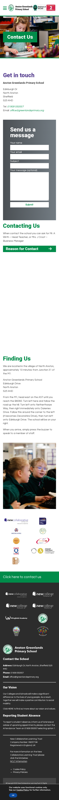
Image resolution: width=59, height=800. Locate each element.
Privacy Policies (20, 772)
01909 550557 (15, 106)
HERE (10, 709)
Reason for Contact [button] (22, 249)
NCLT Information (18, 761)
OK (13, 795)
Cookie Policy (19, 769)
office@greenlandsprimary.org (27, 110)
